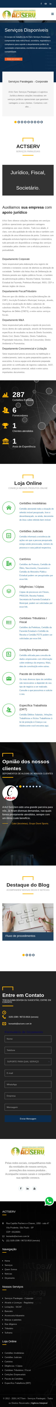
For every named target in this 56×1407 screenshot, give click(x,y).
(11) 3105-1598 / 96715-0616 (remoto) (23, 1240)
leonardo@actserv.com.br (17, 1236)
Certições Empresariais (15, 1374)
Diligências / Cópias (14, 1366)
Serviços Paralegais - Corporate (19, 1298)
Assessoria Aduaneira (14, 1315)
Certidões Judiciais (13, 1357)
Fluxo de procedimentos (20, 935)
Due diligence (11, 1324)
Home (7, 1261)
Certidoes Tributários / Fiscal (18, 1370)
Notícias (8, 1274)
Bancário (9, 1311)
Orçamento (10, 1278)
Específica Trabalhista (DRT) (18, 1383)
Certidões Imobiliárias (14, 1353)
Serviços (9, 1265)
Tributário (9, 1328)
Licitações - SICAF (13, 1307)
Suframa (8, 1333)
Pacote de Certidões (14, 1379)
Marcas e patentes (13, 1320)
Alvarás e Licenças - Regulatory (19, 1302)
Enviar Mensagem (28, 1119)
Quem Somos (11, 1269)
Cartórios (9, 1361)
